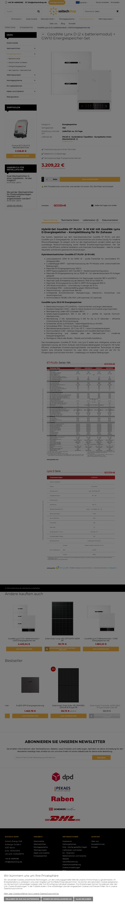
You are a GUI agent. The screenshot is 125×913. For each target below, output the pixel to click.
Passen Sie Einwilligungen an (57, 899)
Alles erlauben (83, 899)
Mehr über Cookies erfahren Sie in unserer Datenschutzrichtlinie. (31, 894)
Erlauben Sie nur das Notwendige (22, 899)
